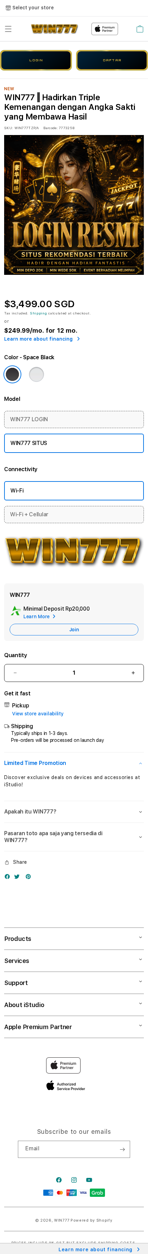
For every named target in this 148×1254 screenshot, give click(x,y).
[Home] (54, 29)
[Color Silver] (36, 374)
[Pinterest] (30, 878)
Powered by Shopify (92, 1220)
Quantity (15, 655)
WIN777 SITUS (28, 443)
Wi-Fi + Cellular (29, 514)
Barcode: (50, 128)
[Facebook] (9, 878)
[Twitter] (18, 878)
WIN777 (61, 1220)
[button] (8, 29)
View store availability (38, 713)
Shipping (38, 313)
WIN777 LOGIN (29, 419)
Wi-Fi (16, 490)
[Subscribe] (122, 1149)
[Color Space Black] (12, 374)
